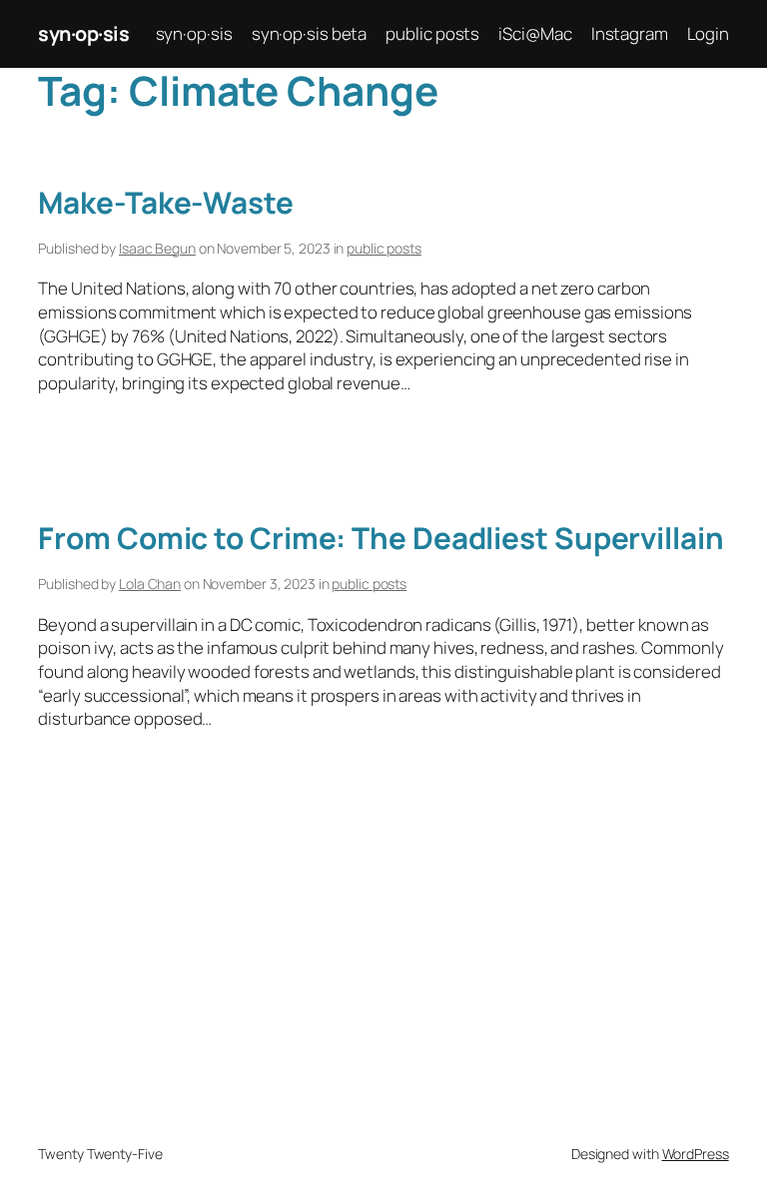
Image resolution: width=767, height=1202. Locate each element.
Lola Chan (150, 583)
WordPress (695, 1153)
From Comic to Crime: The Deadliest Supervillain (380, 537)
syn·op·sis (83, 33)
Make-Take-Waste (166, 202)
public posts (384, 248)
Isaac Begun (157, 248)
